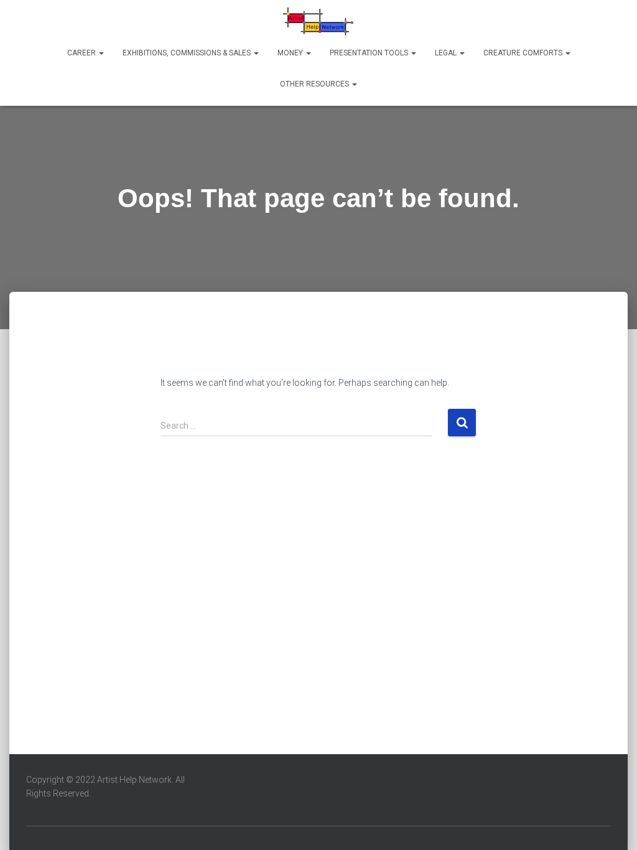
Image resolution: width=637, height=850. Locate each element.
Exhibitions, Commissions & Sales (188, 53)
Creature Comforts (523, 53)
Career (82, 53)
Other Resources (315, 84)
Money (291, 53)
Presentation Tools (370, 53)
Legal (446, 53)
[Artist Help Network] (319, 21)
